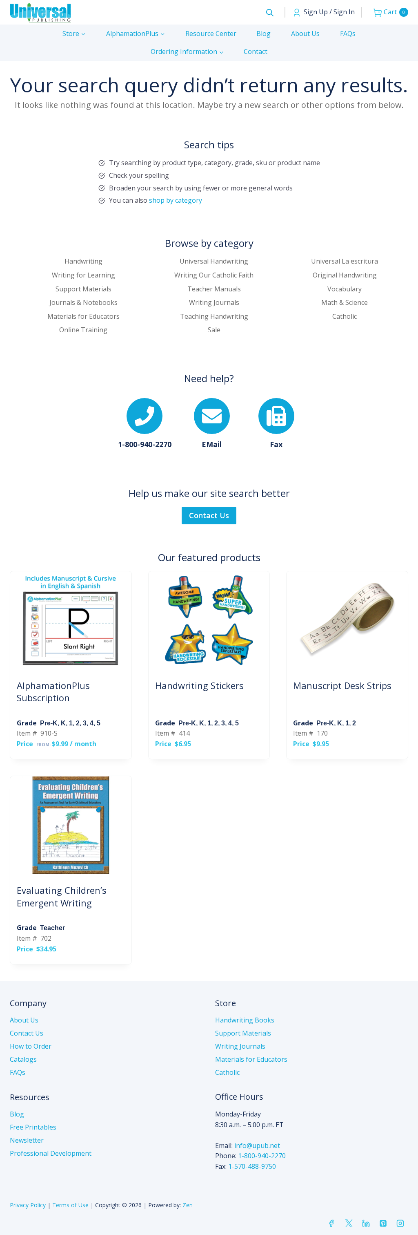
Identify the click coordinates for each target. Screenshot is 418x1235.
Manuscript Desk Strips (342, 685)
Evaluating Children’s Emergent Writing (62, 896)
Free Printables (33, 1127)
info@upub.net (257, 1145)
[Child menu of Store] (74, 34)
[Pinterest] (383, 1223)
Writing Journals (240, 1046)
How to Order (30, 1046)
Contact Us (26, 1033)
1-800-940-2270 (262, 1155)
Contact (255, 51)
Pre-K (49, 723)
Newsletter (27, 1140)
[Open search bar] (270, 12)
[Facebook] (331, 1223)
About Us (305, 33)
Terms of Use (70, 1205)
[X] (348, 1223)
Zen (187, 1205)
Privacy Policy (28, 1205)
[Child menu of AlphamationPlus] (135, 34)
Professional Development (50, 1153)
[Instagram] (400, 1223)
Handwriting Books (244, 1020)
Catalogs (23, 1059)
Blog (263, 33)
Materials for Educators (251, 1059)
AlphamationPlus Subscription (53, 691)
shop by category (175, 200)
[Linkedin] (366, 1223)
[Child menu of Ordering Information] (187, 52)
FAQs (348, 33)
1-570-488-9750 (252, 1166)
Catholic (227, 1072)
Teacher (52, 927)
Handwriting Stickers (199, 685)
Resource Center (210, 33)
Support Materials (243, 1033)
